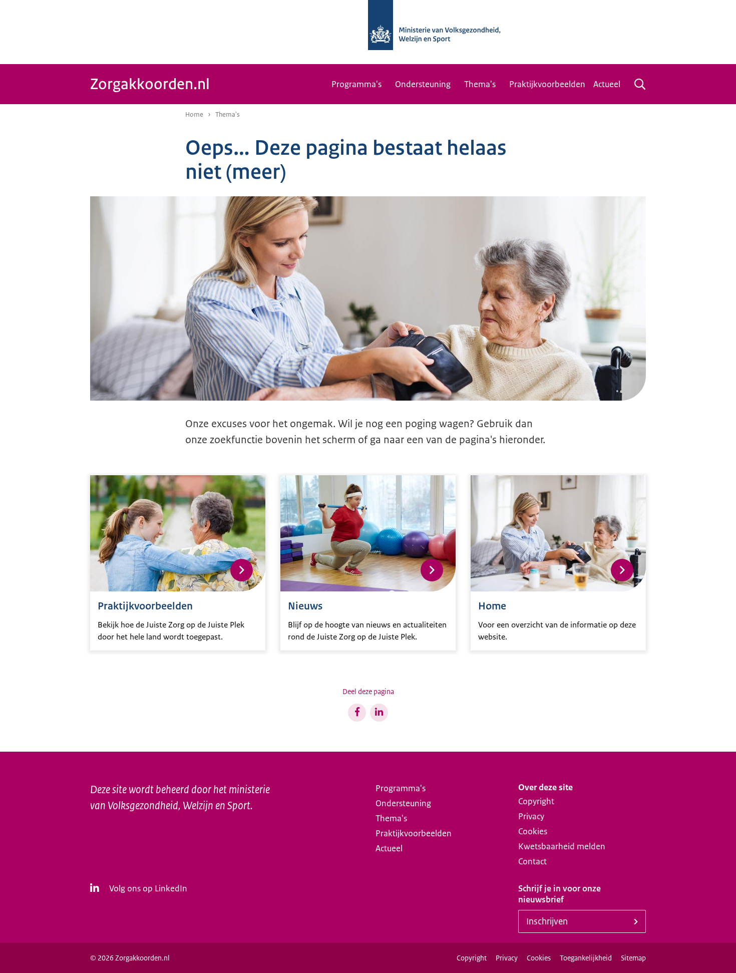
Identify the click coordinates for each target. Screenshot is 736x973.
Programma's (356, 84)
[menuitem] (359, 84)
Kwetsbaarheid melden (561, 846)
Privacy (531, 816)
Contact (532, 861)
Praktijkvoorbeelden (547, 84)
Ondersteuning (423, 84)
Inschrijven (547, 921)
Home (194, 114)
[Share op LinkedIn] (379, 713)
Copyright (536, 801)
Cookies (532, 831)
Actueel (606, 84)
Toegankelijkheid (586, 957)
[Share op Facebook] (357, 713)
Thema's (480, 84)
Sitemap (633, 957)
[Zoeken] (640, 84)
